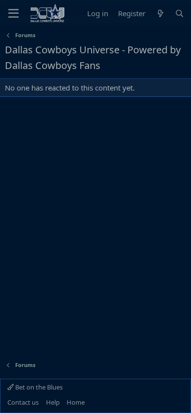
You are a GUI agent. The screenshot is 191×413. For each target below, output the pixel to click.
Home (76, 402)
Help (53, 402)
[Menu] (13, 13)
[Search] (179, 13)
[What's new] (159, 13)
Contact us (23, 402)
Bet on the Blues (38, 387)
